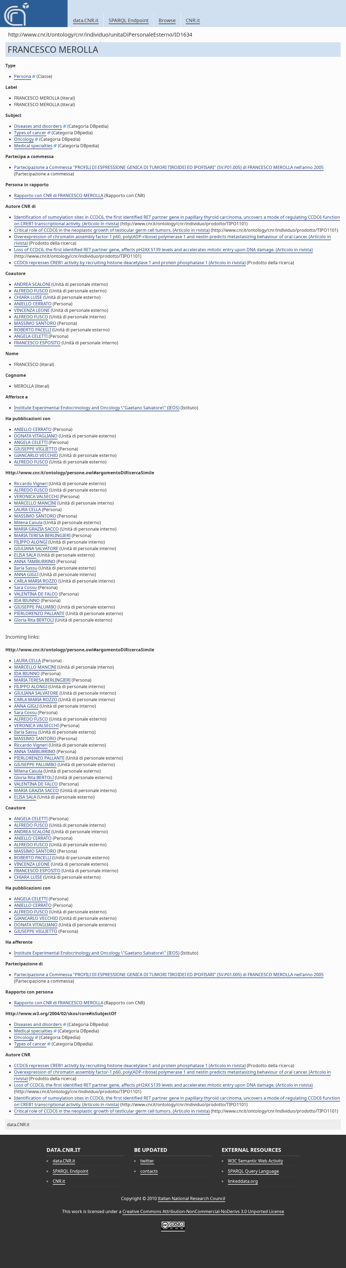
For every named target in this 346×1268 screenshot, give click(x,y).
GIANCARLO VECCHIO (36, 455)
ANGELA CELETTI (31, 336)
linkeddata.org (243, 1181)
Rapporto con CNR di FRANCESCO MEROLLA (58, 195)
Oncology (24, 139)
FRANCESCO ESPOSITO (37, 343)
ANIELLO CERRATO (33, 304)
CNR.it (193, 20)
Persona (22, 76)
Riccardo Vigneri (31, 483)
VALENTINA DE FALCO (36, 594)
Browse (167, 20)
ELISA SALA (25, 555)
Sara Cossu (25, 587)
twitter (147, 1161)
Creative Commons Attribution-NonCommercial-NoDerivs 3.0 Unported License (203, 1211)
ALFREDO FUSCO (31, 291)
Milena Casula (28, 522)
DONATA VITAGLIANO (36, 436)
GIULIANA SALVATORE (36, 548)
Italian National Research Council (191, 1198)
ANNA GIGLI (26, 574)
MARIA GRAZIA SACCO (36, 529)
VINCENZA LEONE (32, 310)
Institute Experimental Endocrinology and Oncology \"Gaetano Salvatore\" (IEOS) (96, 408)
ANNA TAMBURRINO (34, 561)
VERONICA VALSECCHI (36, 496)
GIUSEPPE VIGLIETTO (35, 449)
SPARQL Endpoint (129, 20)
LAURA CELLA (27, 509)
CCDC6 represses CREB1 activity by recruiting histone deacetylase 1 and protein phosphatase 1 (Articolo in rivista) (130, 263)
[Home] (33, 13)
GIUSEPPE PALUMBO (35, 607)
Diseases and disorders (38, 126)
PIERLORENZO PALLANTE (39, 613)
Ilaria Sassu (25, 568)
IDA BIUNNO (27, 600)
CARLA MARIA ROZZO (35, 581)
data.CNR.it (86, 20)
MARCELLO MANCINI (35, 503)
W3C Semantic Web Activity (255, 1161)
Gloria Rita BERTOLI (34, 620)
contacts (149, 1171)
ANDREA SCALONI (32, 284)
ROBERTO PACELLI (32, 330)
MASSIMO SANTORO (35, 323)
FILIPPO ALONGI (30, 542)
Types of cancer (30, 133)
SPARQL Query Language (253, 1171)
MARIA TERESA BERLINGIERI (42, 535)
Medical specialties (33, 146)
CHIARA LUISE (28, 297)
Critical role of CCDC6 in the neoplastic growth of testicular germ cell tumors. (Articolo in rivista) (112, 230)
